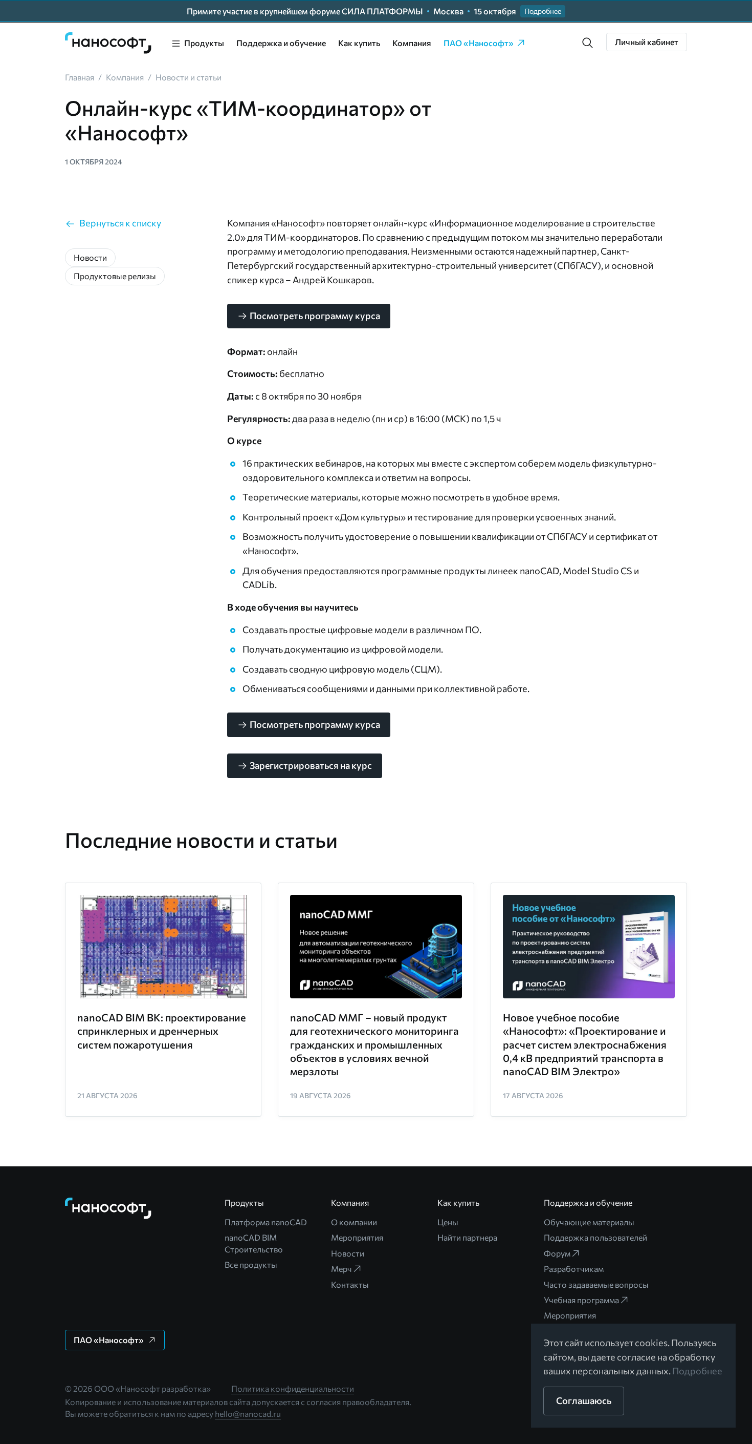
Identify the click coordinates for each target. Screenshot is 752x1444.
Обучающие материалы (589, 1222)
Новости (347, 1253)
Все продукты (251, 1264)
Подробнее (697, 1370)
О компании (354, 1222)
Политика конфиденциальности (292, 1388)
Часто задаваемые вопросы (596, 1284)
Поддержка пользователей (595, 1237)
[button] (588, 43)
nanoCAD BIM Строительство (254, 1242)
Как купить (359, 43)
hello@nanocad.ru (248, 1413)
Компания (411, 43)
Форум (557, 1253)
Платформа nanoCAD (266, 1222)
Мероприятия (357, 1237)
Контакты (350, 1284)
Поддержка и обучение (281, 43)
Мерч (341, 1268)
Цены (447, 1222)
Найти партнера (467, 1237)
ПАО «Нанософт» (479, 43)
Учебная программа (581, 1300)
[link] (108, 43)
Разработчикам (574, 1268)
